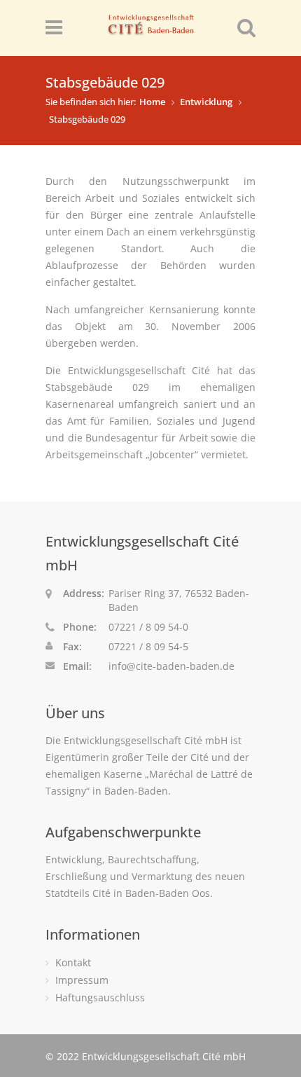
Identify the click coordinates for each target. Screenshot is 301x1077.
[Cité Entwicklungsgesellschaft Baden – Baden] (150, 29)
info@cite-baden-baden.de (171, 666)
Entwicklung (206, 101)
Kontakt (73, 962)
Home (152, 101)
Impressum (81, 980)
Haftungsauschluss (100, 997)
